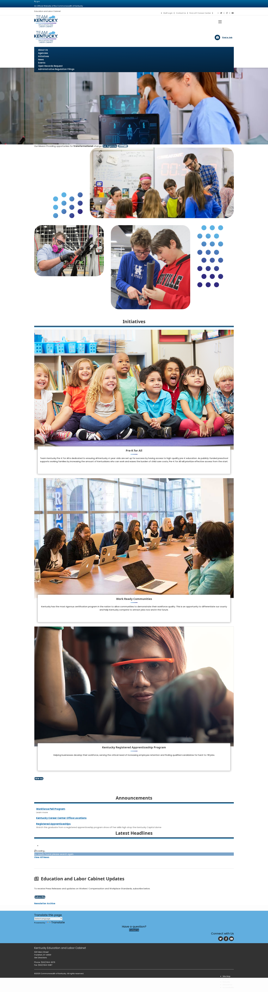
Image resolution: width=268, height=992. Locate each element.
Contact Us (181, 13)
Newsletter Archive (44, 903)
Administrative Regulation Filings (56, 69)
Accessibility (228, 987)
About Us (123, 146)
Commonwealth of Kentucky (53, 973)
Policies (226, 979)
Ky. (37, 1)
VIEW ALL (39, 778)
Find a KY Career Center (200, 13)
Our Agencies (109, 146)
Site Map (226, 976)
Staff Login (168, 13)
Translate (58, 922)
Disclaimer (227, 984)
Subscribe (40, 897)
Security (226, 982)
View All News (41, 857)
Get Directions (40, 957)
